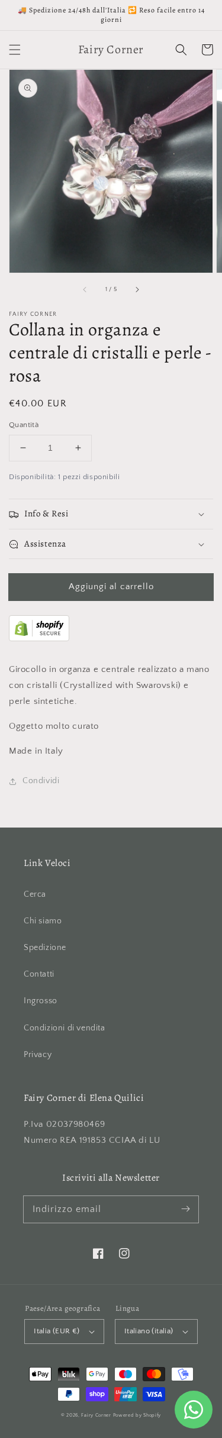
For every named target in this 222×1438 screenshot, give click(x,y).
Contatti (39, 974)
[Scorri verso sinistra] (85, 289)
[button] (15, 50)
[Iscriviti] (185, 1209)
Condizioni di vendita (64, 1028)
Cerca (35, 894)
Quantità (23, 425)
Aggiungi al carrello (111, 586)
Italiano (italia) (148, 1331)
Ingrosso (40, 1001)
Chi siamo (43, 921)
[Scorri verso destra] (137, 289)
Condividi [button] (40, 781)
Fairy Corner (96, 1415)
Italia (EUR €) (57, 1331)
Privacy (38, 1054)
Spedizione (45, 947)
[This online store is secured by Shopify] (39, 639)
